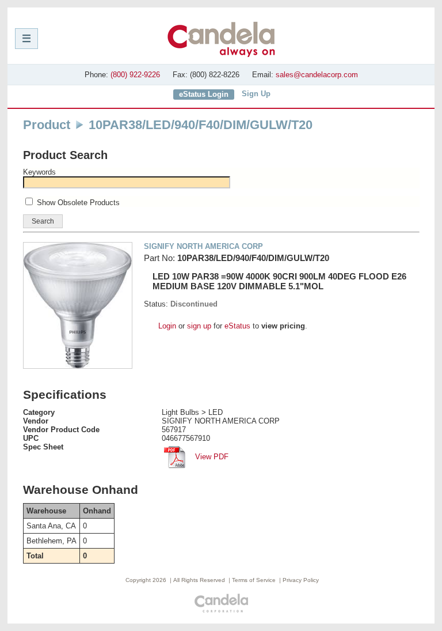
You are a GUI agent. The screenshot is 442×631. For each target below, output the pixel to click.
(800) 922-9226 (135, 74)
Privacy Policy (301, 580)
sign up (199, 326)
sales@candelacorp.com (317, 74)
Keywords (39, 172)
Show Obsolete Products (78, 202)
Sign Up (256, 93)
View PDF (210, 456)
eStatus (237, 326)
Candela (221, 39)
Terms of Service (254, 580)
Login (167, 326)
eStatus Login (203, 94)
